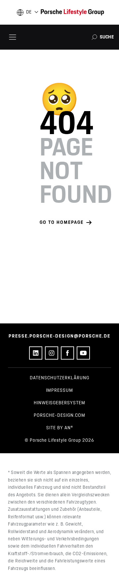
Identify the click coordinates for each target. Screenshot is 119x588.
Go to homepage (62, 222)
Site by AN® (59, 428)
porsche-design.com (59, 415)
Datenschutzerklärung (59, 378)
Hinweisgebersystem (59, 403)
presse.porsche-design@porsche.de (59, 336)
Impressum (59, 390)
